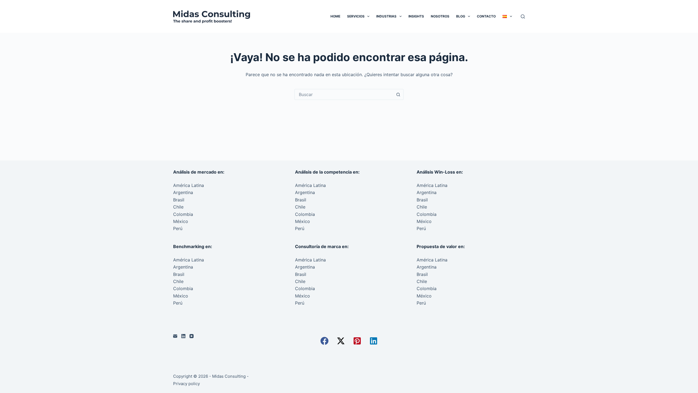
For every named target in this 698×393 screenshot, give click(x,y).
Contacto (486, 16)
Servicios (356, 16)
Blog (460, 16)
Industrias (386, 16)
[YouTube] (191, 336)
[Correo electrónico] (175, 336)
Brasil (178, 200)
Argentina (183, 192)
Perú (177, 228)
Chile (178, 207)
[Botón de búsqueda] (398, 94)
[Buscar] (523, 16)
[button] (324, 341)
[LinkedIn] (183, 336)
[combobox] (344, 94)
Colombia (183, 214)
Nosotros (440, 16)
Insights (416, 16)
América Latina (188, 185)
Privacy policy (186, 383)
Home (335, 16)
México (180, 221)
